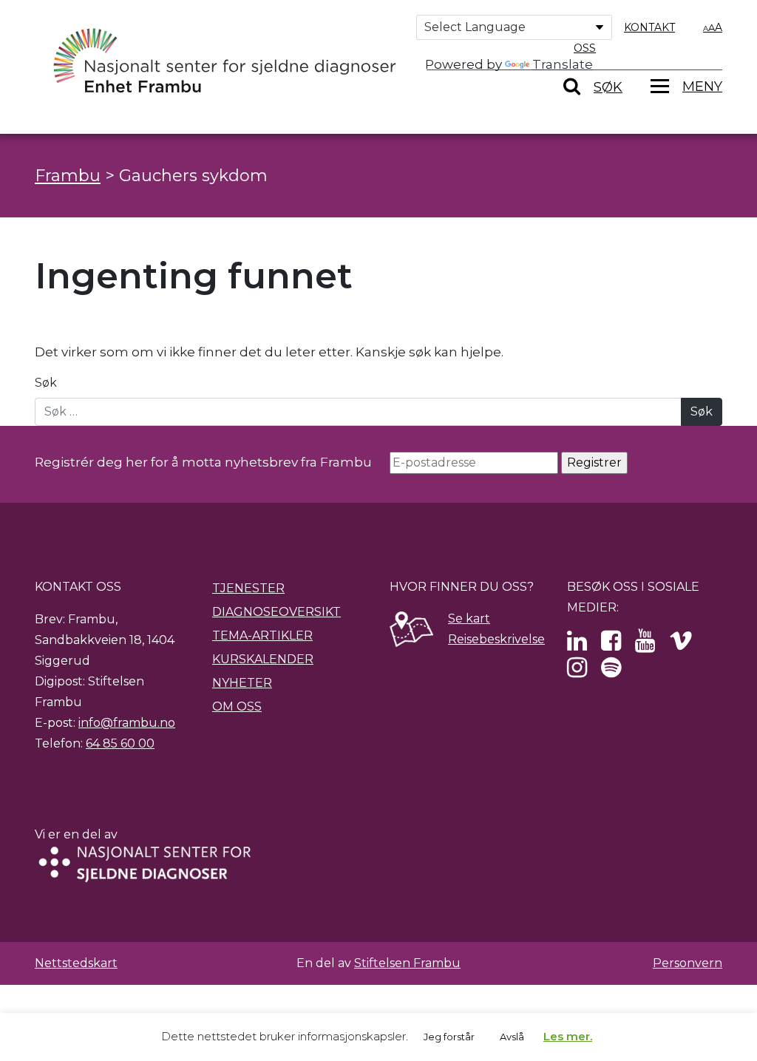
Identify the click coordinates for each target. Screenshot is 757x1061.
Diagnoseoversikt (276, 612)
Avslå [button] (512, 1037)
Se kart (469, 618)
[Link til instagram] (577, 672)
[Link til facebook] (611, 645)
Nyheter (242, 683)
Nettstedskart (76, 963)
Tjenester (248, 588)
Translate (562, 64)
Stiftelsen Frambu (407, 963)
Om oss (237, 706)
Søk (46, 383)
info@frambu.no (126, 723)
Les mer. (567, 1036)
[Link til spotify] (611, 672)
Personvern (687, 963)
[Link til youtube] (645, 645)
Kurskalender (262, 659)
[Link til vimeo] (681, 645)
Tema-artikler (262, 635)
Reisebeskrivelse (496, 639)
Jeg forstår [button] (449, 1037)
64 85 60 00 (120, 743)
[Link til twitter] (577, 645)
